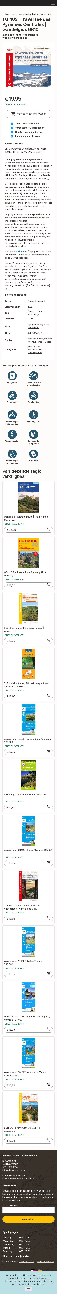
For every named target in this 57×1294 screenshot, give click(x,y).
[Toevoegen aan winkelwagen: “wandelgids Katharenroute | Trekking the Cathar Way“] (49, 529)
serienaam (21, 251)
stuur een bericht (45, 1261)
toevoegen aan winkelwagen (31, 113)
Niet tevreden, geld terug (28, 132)
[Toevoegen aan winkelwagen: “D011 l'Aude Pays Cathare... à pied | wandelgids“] (49, 1140)
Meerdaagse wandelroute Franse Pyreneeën (28, 14)
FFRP (30, 318)
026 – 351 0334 (10, 1167)
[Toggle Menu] (53, 3)
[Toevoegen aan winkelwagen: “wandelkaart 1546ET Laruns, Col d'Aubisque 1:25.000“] (49, 751)
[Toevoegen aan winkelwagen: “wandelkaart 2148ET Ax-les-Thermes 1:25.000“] (49, 973)
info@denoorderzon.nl (13, 1170)
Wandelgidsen (35, 352)
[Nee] (53, 1282)
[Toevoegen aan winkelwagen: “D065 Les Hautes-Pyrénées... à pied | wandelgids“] (49, 640)
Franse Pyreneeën (37, 301)
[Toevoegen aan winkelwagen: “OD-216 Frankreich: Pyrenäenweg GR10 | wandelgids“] (49, 585)
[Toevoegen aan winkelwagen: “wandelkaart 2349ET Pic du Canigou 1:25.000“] (49, 862)
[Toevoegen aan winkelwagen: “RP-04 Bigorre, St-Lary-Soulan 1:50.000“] (49, 807)
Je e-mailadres (9, 1205)
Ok (28, 1289)
